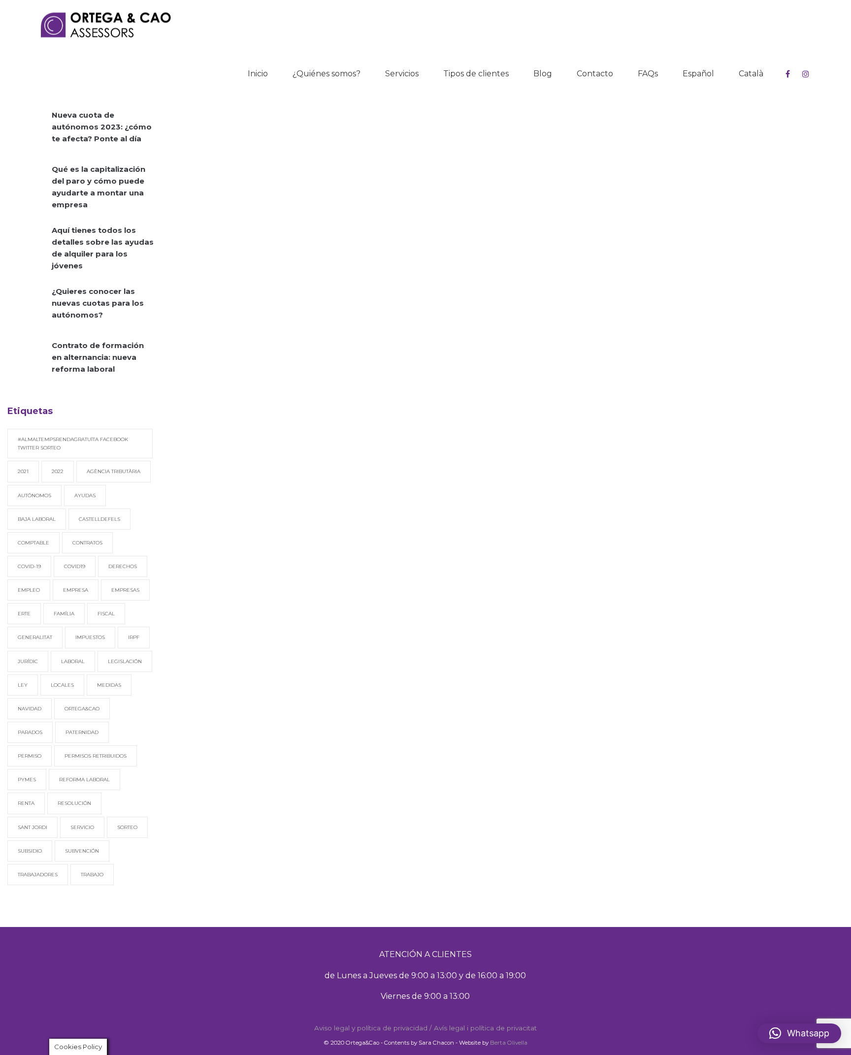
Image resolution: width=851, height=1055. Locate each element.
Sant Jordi (32, 827)
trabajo (92, 874)
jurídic (28, 661)
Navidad (29, 708)
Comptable (33, 543)
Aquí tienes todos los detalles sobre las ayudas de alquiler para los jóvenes (103, 247)
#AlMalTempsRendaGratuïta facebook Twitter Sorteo (73, 443)
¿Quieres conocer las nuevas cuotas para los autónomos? (98, 303)
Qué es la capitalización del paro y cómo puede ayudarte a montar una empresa (98, 186)
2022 (58, 471)
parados (30, 732)
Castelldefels (99, 519)
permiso (29, 756)
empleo (29, 590)
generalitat (35, 637)
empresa (75, 590)
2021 (23, 471)
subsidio (30, 851)
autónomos (34, 495)
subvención (82, 851)
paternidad (81, 732)
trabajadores (38, 874)
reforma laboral (84, 779)
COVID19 (74, 566)
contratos (87, 543)
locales (62, 685)
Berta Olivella (508, 1042)
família (64, 613)
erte (24, 613)
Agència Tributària (113, 471)
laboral (73, 661)
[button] (799, 1033)
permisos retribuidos (96, 756)
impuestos (90, 637)
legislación (125, 661)
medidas (109, 685)
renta (26, 803)
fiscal (106, 613)
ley (23, 685)
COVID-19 (29, 566)
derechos (122, 566)
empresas (125, 590)
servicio (82, 827)
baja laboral (37, 519)
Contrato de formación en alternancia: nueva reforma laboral (98, 357)
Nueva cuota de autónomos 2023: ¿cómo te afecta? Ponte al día (102, 126)
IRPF (133, 637)
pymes (27, 779)
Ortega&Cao (82, 708)
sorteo (127, 827)
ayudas (85, 495)
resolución (74, 803)
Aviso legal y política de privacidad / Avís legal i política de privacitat (425, 1028)
